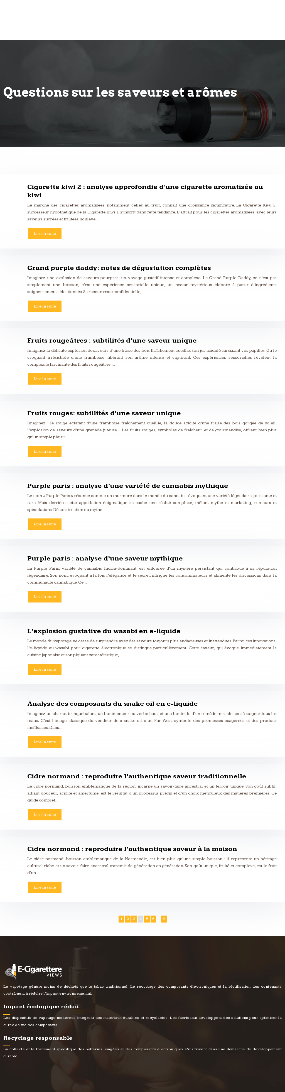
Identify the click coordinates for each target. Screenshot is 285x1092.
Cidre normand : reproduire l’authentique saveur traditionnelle (136, 776)
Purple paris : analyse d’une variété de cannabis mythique (127, 486)
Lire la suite (45, 233)
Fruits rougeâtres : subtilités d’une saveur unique (112, 341)
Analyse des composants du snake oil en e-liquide (112, 704)
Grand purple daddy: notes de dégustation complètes (119, 268)
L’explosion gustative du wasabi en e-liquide (104, 631)
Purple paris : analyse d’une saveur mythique (105, 558)
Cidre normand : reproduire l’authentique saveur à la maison (132, 849)
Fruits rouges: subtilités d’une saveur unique (104, 413)
